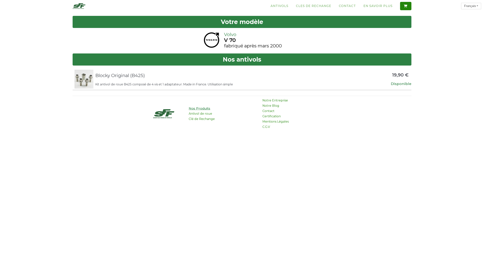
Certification (271, 116)
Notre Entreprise (275, 100)
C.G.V (266, 127)
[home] (79, 6)
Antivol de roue (200, 113)
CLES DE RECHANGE (313, 6)
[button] (405, 6)
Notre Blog (270, 105)
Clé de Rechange (202, 119)
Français (470, 6)
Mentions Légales (275, 121)
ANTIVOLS (279, 6)
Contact (347, 6)
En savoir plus (377, 6)
